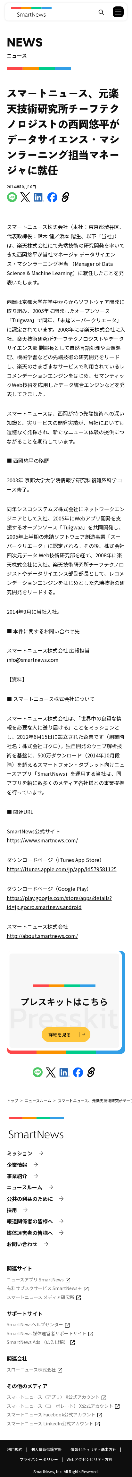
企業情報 (17, 1165)
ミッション (19, 1153)
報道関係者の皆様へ (30, 1221)
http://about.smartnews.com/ (42, 936)
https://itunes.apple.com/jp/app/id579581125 (62, 869)
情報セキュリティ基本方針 (93, 1449)
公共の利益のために (30, 1199)
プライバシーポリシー (39, 1459)
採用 (12, 1210)
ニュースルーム (24, 1187)
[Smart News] (31, 12)
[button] (114, 11)
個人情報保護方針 (46, 1449)
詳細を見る (59, 1034)
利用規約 (14, 1449)
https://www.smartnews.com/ (42, 840)
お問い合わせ (22, 1244)
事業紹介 (17, 1176)
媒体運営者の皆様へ (30, 1233)
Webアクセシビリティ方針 (89, 1459)
